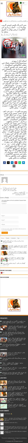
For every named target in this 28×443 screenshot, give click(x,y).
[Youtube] (14, 440)
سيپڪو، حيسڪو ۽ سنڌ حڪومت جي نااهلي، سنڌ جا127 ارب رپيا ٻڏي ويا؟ (16, 258)
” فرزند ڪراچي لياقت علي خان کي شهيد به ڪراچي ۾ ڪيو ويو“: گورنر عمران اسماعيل (17, 327)
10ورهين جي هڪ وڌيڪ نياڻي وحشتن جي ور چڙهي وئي (14, 358)
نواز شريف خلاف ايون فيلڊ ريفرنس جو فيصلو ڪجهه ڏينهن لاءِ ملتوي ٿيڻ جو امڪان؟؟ (14, 373)
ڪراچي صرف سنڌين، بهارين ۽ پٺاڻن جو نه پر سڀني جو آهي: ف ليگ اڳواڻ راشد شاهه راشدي (17, 247)
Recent (2, 238)
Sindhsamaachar (11, 438)
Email (3, 220)
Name (3, 215)
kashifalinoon (24, 438)
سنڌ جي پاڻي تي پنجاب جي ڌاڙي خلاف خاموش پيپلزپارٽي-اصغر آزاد (17, 381)
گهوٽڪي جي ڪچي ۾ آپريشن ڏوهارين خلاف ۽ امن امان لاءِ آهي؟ (17, 405)
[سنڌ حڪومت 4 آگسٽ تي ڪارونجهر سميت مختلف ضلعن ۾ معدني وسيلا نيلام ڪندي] (1, 321)
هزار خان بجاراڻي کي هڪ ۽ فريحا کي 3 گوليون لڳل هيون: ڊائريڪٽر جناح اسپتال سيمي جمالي (17, 339)
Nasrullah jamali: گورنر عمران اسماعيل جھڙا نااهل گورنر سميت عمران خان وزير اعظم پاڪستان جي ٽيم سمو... (15, 428)
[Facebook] (13, 440)
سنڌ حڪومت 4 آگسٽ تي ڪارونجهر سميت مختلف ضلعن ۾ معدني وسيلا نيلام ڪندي (13, 322)
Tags (18, 238)
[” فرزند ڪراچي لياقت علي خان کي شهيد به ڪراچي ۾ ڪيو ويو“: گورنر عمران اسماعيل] (3, 328)
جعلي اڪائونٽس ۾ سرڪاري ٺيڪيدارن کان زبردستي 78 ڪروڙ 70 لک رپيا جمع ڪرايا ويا (18, 193)
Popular (7, 238)
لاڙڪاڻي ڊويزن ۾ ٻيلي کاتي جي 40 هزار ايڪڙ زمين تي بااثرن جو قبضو (14, 368)
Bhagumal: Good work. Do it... (11, 422)
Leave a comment (6, 35)
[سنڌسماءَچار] (14, 9)
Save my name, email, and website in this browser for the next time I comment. (13, 229)
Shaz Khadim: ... (8, 413)
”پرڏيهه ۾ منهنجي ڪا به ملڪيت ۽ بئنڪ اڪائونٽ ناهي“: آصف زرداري (12, 363)
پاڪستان (15, 34)
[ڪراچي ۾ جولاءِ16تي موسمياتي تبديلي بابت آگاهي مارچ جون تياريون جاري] (1, 344)
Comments (13, 238)
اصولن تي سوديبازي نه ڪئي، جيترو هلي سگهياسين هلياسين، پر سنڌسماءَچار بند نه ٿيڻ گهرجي (17, 253)
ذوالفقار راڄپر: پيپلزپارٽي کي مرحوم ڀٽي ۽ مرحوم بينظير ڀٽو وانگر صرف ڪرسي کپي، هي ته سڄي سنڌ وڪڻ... (15, 419)
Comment (4, 203)
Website (3, 224)
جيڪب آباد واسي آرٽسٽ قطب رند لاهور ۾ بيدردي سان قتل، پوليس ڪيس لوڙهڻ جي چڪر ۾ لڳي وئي (10, 189)
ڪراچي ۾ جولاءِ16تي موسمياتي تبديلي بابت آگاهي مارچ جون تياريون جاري (14, 344)
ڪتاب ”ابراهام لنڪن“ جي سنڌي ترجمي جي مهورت (16, 353)
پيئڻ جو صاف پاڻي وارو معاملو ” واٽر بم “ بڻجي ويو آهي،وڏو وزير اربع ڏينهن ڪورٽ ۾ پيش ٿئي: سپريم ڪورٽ (12, 333)
